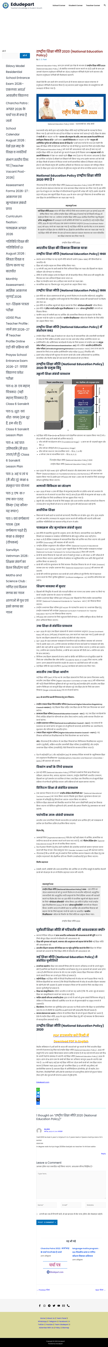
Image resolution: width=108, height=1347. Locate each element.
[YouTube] (58, 1305)
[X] (71, 1099)
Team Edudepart (62, 1324)
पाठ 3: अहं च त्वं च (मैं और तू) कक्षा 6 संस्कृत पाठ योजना (17, 480)
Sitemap (65, 1327)
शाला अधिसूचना (46, 1256)
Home (42, 1318)
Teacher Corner (93, 5)
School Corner (59, 5)
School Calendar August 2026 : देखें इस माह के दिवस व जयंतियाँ (16, 140)
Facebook (63, 1321)
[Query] (68, 1305)
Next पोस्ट (100, 1290)
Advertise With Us (46, 1327)
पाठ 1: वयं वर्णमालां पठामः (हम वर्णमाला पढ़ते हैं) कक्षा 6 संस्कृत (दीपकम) (17, 530)
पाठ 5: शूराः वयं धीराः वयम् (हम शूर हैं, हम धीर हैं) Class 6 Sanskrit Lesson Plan (18, 423)
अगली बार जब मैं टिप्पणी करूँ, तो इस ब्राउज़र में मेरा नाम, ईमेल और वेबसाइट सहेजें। (71, 1214)
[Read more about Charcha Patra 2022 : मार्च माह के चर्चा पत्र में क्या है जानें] (55, 1267)
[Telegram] (71, 1093)
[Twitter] (54, 1305)
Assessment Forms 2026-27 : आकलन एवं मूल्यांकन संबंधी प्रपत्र (17, 197)
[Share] (71, 1103)
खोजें (4, 51)
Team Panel (61, 1318)
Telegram (53, 1321)
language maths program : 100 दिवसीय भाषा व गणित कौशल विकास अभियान (85, 1252)
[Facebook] (71, 1096)
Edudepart (22, 4)
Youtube (49, 1324)
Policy (57, 1327)
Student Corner (76, 5)
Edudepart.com (42, 1082)
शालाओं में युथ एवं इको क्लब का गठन (17, 607)
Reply (103, 1153)
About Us (51, 1318)
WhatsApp (42, 1321)
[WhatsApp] (71, 1089)
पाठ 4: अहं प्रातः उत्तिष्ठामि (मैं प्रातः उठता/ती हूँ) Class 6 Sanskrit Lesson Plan (17, 454)
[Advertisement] (54, 27)
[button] (105, 5)
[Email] (63, 1305)
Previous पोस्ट (43, 1290)
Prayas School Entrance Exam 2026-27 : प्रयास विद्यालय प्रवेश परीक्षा (17, 367)
